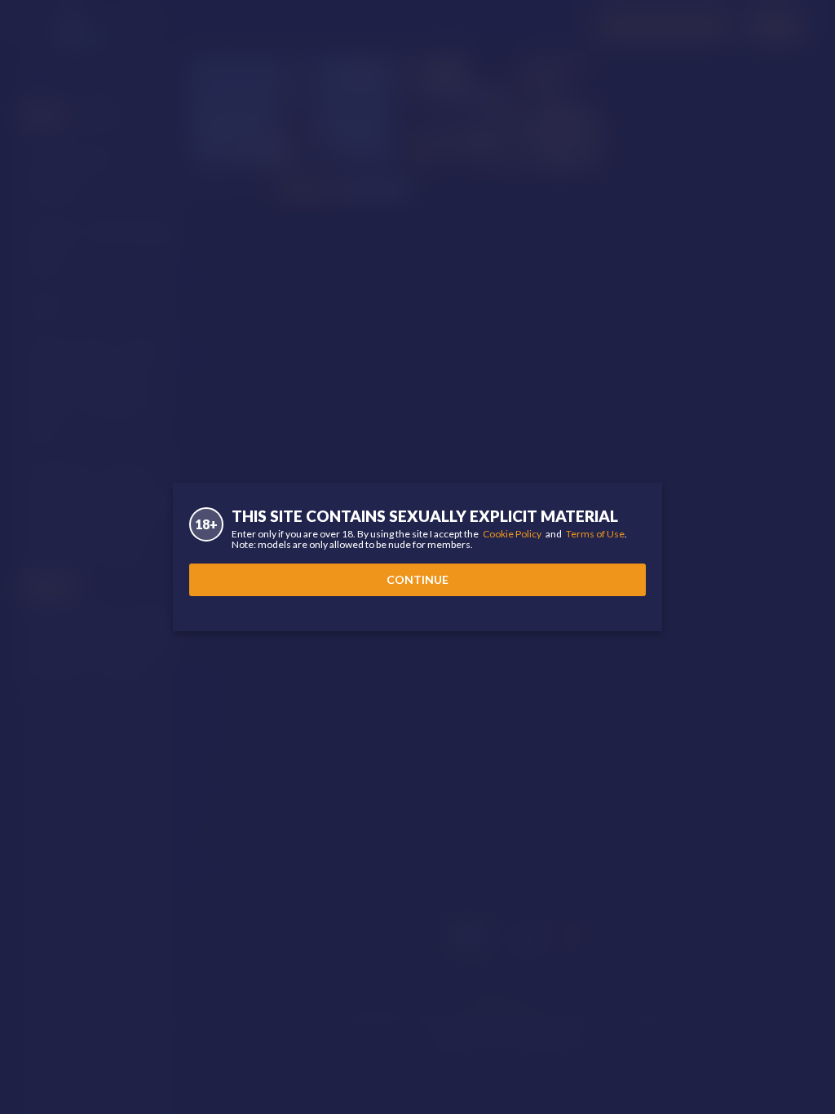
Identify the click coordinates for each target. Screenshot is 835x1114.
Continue (417, 579)
